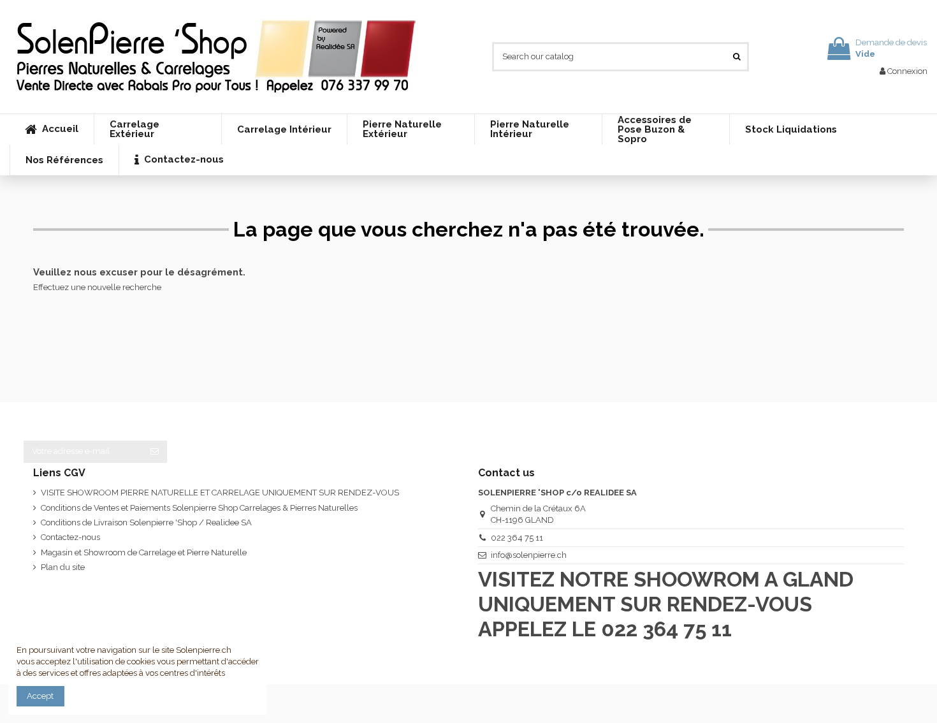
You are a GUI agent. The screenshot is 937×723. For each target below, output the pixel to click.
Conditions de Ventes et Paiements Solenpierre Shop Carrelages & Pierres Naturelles (199, 508)
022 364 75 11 (517, 538)
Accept (40, 696)
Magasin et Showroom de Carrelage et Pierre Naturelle (144, 552)
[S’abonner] (154, 452)
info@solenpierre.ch (529, 555)
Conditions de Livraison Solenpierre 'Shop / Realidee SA (146, 522)
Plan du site (63, 567)
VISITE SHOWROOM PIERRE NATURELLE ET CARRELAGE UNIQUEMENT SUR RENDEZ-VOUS (220, 492)
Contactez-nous (70, 537)
